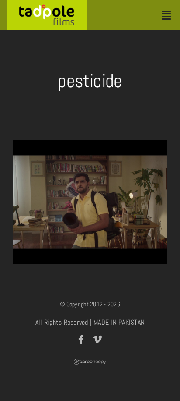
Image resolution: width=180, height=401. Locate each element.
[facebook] (81, 339)
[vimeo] (97, 339)
